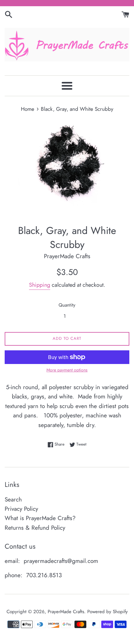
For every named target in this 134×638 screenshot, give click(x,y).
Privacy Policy (21, 509)
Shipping (39, 285)
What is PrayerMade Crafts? (40, 518)
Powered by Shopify (107, 611)
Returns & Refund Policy (35, 527)
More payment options (67, 370)
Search (13, 499)
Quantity (67, 305)
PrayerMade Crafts (66, 611)
